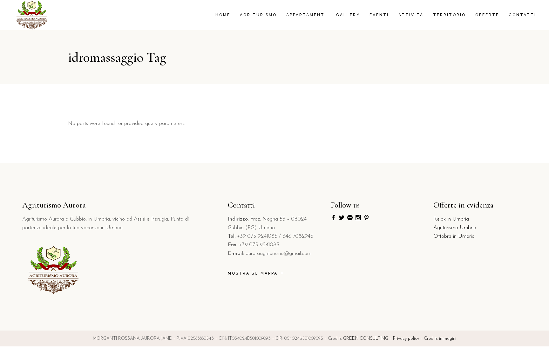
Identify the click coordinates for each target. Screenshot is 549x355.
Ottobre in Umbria (454, 236)
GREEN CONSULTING (365, 338)
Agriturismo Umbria (454, 227)
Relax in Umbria (451, 219)
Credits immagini (440, 338)
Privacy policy (406, 338)
